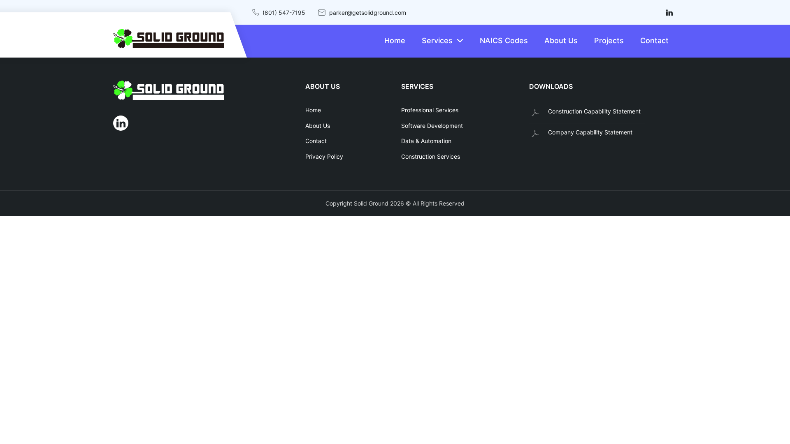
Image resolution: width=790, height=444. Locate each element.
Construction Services (430, 156)
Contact (316, 140)
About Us (317, 125)
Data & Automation (426, 140)
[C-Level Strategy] (168, 38)
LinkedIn (669, 12)
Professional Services (429, 109)
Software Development (432, 125)
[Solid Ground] (203, 92)
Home (313, 109)
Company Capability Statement (590, 132)
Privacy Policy (324, 156)
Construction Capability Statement (594, 111)
